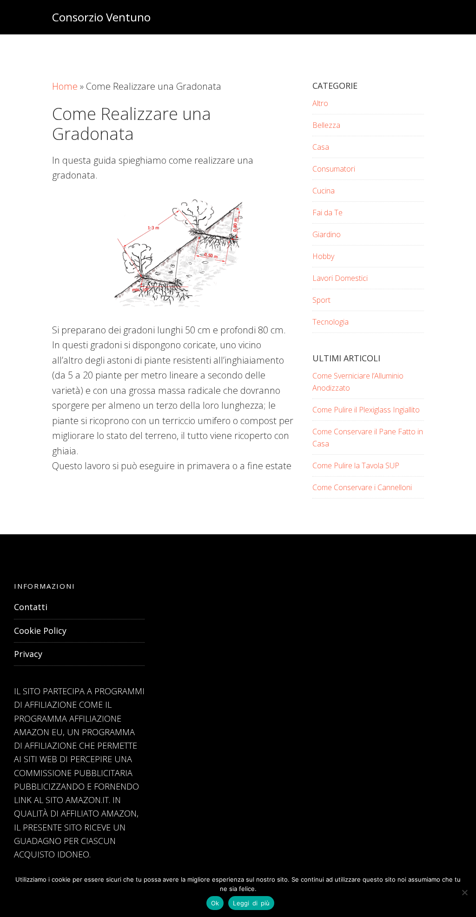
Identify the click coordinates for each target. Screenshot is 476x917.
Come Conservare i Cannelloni (362, 487)
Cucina (323, 191)
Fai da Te (327, 212)
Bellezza (326, 125)
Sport (321, 300)
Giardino (326, 234)
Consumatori (333, 169)
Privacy (28, 653)
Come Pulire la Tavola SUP (355, 465)
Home (65, 86)
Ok (215, 903)
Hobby (323, 256)
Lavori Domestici (340, 278)
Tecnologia (330, 322)
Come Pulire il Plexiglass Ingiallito (366, 410)
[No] (464, 892)
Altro (320, 103)
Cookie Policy (40, 630)
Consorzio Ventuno (101, 17)
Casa (320, 147)
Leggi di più (251, 903)
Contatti (30, 606)
